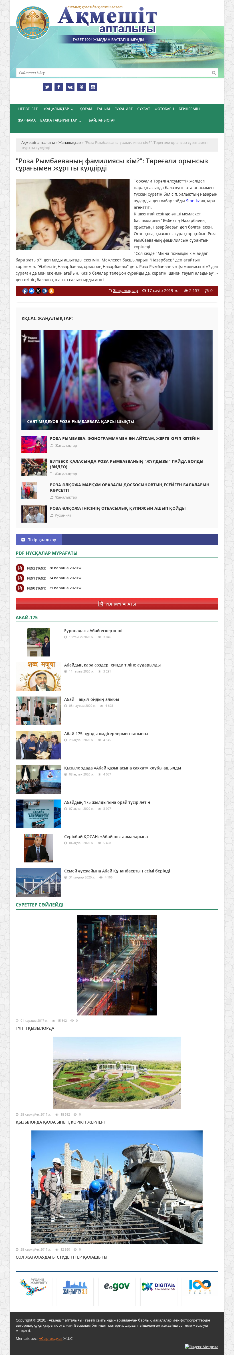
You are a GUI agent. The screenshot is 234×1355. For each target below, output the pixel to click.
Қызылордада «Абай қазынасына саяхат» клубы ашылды (122, 768)
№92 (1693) (36, 568)
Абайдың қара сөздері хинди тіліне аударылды (112, 665)
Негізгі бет (28, 108)
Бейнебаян (189, 108)
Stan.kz (193, 200)
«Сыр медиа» (50, 1338)
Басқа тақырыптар (58, 120)
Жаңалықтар (56, 108)
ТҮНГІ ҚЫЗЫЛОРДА (35, 1028)
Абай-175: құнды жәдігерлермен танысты (106, 733)
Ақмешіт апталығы (97, 24)
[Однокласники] (81, 87)
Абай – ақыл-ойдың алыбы (91, 699)
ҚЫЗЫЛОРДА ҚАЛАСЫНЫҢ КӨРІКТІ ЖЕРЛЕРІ (60, 1122)
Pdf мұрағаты (121, 604)
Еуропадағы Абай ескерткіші (93, 630)
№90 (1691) (36, 588)
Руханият (123, 108)
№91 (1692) (36, 578)
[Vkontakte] (70, 87)
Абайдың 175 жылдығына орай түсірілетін (107, 802)
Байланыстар (102, 120)
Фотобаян (164, 108)
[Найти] (213, 72)
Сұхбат (143, 108)
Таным (103, 108)
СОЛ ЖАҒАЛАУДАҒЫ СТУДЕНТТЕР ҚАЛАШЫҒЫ (61, 1257)
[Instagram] (93, 87)
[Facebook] (59, 87)
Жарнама (27, 120)
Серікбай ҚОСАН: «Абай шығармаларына (106, 836)
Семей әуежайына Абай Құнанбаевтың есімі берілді (117, 871)
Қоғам (86, 108)
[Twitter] (47, 87)
